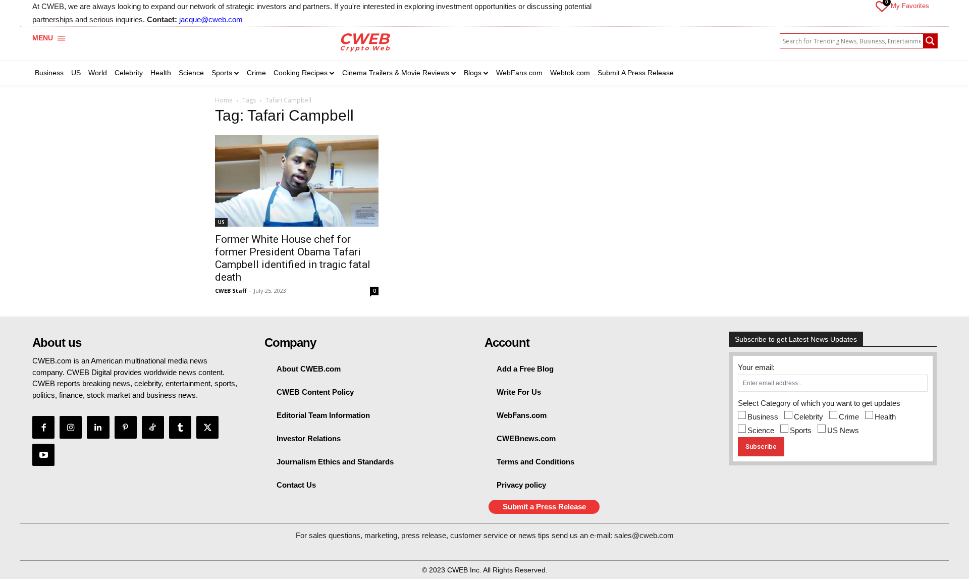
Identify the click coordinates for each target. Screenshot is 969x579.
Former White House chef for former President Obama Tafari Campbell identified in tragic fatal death (292, 258)
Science (760, 430)
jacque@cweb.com (211, 19)
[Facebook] (43, 427)
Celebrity (808, 416)
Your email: (756, 367)
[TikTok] (153, 427)
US (221, 222)
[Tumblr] (180, 427)
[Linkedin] (98, 427)
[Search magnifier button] (930, 41)
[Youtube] (43, 455)
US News (843, 430)
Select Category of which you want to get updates (819, 403)
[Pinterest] (126, 427)
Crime (849, 416)
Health (885, 416)
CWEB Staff (231, 290)
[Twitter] (207, 427)
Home (224, 100)
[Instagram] (71, 427)
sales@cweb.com (644, 535)
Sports (801, 430)
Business (762, 416)
